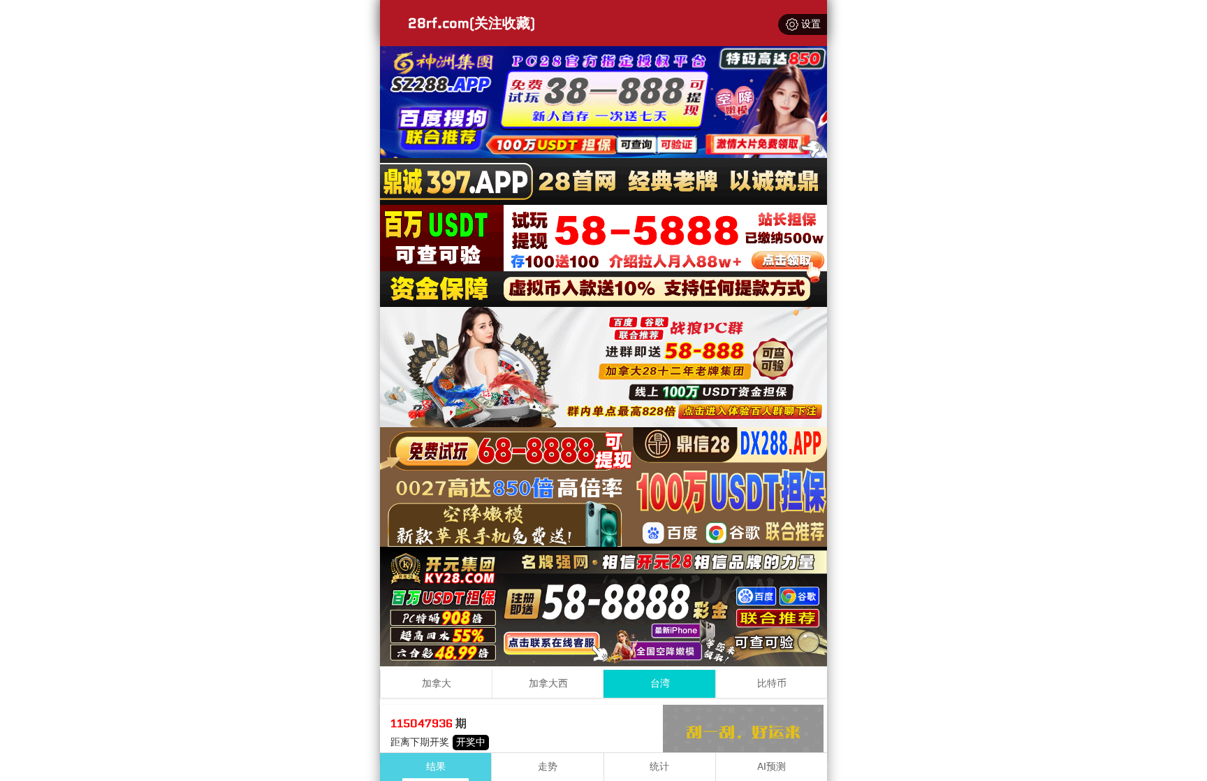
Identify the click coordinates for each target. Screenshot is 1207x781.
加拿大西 (548, 683)
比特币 (772, 683)
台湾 (660, 683)
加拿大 (436, 683)
